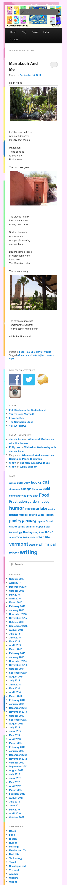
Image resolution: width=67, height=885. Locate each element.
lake (43, 508)
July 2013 (14, 727)
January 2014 (16, 704)
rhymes (41, 521)
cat (45, 481)
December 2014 (18, 661)
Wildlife (47, 351)
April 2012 (15, 786)
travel (50, 531)
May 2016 (14, 594)
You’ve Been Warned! (21, 414)
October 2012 (16, 762)
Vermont (14, 870)
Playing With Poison (40, 515)
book (27, 483)
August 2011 (16, 797)
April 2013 (15, 739)
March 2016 (15, 602)
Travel (39, 351)
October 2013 (16, 715)
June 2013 (15, 731)
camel (28, 355)
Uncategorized (17, 866)
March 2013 (15, 743)
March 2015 (15, 649)
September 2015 (18, 626)
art (10, 482)
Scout (49, 521)
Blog (24, 31)
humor (16, 507)
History (13, 838)
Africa (20, 355)
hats (35, 355)
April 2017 (15, 582)
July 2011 (14, 801)
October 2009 (16, 817)
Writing (13, 881)
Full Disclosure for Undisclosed (27, 410)
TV (18, 537)
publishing (29, 521)
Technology (16, 858)
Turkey (12, 537)
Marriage (14, 846)
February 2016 (17, 606)
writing (29, 552)
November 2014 (18, 665)
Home (13, 31)
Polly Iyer (14, 447)
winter (14, 552)
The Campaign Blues (21, 422)
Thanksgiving (30, 532)
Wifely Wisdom (28, 466)
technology (15, 532)
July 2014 (14, 680)
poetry (15, 520)
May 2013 (14, 735)
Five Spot (32, 495)
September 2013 (18, 719)
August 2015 (16, 629)
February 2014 (17, 700)
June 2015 (15, 637)
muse (13, 514)
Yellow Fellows (17, 425)
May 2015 (14, 641)
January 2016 (16, 610)
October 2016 (16, 590)
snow (13, 526)
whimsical (47, 544)
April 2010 (15, 813)
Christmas (37, 489)
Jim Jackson (16, 439)
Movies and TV (17, 850)
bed (14, 482)
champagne (14, 489)
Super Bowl (43, 526)
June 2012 (15, 778)
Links (46, 31)
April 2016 (15, 598)
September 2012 (18, 766)
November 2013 (18, 711)
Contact (14, 39)
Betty (20, 482)
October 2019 (16, 579)
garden (33, 501)
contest (13, 495)
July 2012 (14, 774)
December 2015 (18, 614)
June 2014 (15, 684)
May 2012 (14, 782)
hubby (44, 501)
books (36, 482)
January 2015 (16, 657)
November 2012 (18, 758)
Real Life (30, 351)
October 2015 (16, 622)
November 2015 (18, 618)
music (23, 515)
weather (33, 544)
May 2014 (14, 688)
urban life (43, 537)
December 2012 (18, 754)
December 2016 (18, 586)
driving (22, 495)
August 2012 (16, 770)
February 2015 (17, 653)
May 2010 (14, 809)
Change (26, 489)
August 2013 (16, 723)
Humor (13, 842)
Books (35, 31)
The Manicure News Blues (35, 462)
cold (46, 488)
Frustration (18, 501)
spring (21, 526)
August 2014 (16, 676)
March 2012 (15, 790)
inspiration (32, 509)
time (41, 532)
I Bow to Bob (16, 418)
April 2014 (15, 692)
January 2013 (16, 751)
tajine (41, 355)
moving (51, 509)
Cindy (12, 462)
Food (21, 351)
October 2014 (16, 668)
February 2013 (17, 747)
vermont (18, 543)
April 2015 (15, 645)
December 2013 (18, 707)
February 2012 (17, 793)
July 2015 (14, 633)
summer (30, 526)
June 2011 (15, 805)
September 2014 (18, 672)
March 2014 (15, 696)
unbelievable (27, 537)
